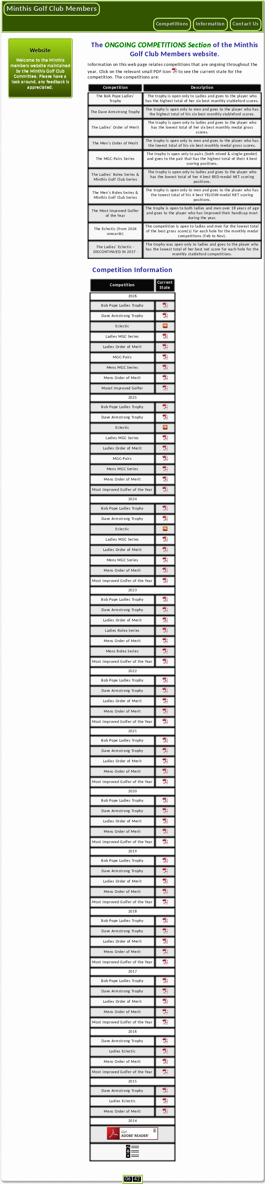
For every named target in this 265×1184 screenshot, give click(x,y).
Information (210, 24)
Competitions (172, 24)
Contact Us (246, 24)
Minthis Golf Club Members (51, 9)
